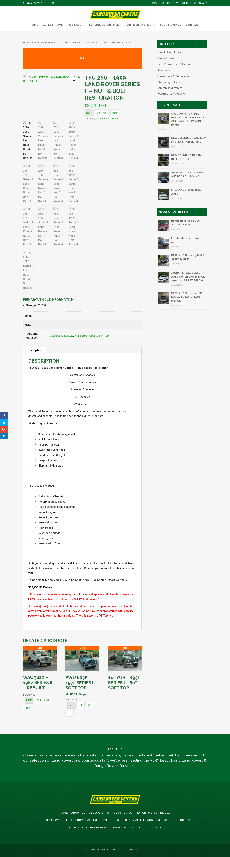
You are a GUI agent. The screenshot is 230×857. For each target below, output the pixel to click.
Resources (119, 827)
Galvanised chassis (61, 335)
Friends (186, 3)
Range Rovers (166, 58)
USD (97, 113)
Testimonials (170, 25)
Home (34, 25)
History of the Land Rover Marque (149, 820)
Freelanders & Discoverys (173, 76)
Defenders (163, 70)
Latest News (52, 25)
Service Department (105, 25)
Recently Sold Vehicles (171, 94)
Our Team (138, 827)
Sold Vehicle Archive (44, 42)
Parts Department (140, 25)
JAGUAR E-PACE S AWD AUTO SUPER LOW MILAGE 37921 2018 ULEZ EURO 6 (188, 276)
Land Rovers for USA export (174, 64)
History (172, 3)
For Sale (74, 25)
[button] (74, 80)
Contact (193, 25)
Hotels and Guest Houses (88, 827)
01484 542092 (34, 3)
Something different (169, 88)
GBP (88, 113)
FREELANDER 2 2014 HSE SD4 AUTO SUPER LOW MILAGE (186, 297)
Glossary (200, 3)
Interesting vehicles (169, 82)
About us (158, 3)
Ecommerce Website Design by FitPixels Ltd (115, 850)
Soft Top (103, 335)
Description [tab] (34, 350)
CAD (105, 113)
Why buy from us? (120, 812)
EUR (114, 113)
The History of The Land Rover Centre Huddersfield (79, 820)
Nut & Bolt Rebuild (86, 335)
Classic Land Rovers (170, 52)
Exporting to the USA (153, 812)
